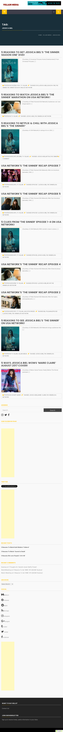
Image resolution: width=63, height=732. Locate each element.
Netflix (48, 156)
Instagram (7, 616)
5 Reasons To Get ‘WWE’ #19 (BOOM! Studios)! (27, 570)
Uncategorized (29, 311)
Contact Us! (5, 708)
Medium (6, 595)
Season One (51, 85)
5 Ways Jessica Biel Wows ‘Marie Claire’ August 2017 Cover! (28, 364)
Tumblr (5, 627)
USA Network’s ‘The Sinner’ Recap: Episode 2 (30, 292)
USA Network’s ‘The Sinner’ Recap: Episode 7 (30, 165)
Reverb (19, 156)
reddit (6, 605)
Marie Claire (42, 395)
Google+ (7, 621)
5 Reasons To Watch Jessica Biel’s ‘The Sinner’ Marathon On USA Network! (27, 96)
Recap (49, 283)
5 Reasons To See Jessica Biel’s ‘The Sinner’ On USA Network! (30, 322)
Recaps (13, 156)
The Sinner (38, 116)
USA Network (27, 88)
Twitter (6, 632)
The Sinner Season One (15, 88)
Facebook (6, 637)
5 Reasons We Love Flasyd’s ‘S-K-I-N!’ (13, 556)
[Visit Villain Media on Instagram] (2, 415)
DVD (37, 85)
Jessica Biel (43, 85)
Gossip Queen (16, 395)
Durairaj (3, 567)
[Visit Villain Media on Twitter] (6, 415)
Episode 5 (35, 213)
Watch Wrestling (6, 573)
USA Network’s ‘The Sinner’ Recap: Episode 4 (31, 264)
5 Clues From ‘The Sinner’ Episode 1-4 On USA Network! (31, 223)
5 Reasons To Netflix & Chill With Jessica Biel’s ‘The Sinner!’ (29, 124)
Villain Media (22, 354)
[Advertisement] (7, 452)
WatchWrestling (6, 570)
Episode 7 (35, 185)
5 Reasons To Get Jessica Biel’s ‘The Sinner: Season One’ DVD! (30, 53)
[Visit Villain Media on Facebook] (9, 415)
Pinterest (6, 600)
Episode (34, 255)
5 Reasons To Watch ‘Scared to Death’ (13, 551)
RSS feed (6, 611)
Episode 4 (35, 283)
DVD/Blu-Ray (15, 85)
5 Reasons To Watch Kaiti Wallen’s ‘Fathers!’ (15, 547)
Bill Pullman (48, 311)
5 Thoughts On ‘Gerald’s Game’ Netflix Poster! (22, 567)
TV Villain (24, 85)
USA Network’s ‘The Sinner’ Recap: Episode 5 (31, 193)
